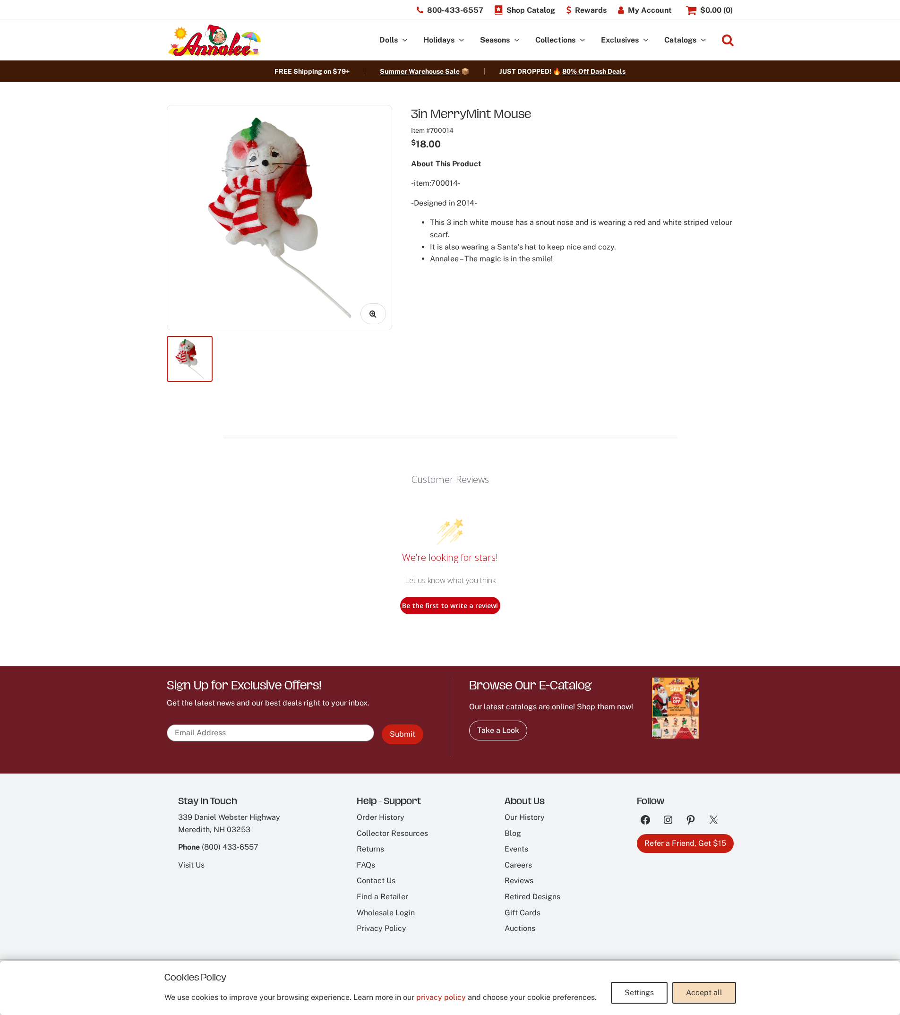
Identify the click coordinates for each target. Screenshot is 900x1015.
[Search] (728, 40)
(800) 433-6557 (230, 847)
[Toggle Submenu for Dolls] (405, 40)
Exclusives (620, 39)
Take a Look (498, 730)
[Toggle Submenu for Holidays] (461, 40)
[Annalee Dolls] (214, 40)
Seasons (495, 39)
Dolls (388, 39)
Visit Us (191, 864)
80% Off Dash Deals (594, 71)
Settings (639, 992)
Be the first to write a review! (450, 605)
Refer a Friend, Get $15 (685, 843)
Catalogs (680, 39)
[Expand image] (373, 313)
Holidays (438, 39)
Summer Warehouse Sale (420, 71)
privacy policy (441, 997)
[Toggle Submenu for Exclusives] (646, 40)
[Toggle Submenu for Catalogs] (703, 40)
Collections (555, 39)
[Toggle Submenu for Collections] (582, 40)
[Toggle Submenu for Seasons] (517, 40)
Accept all (704, 992)
